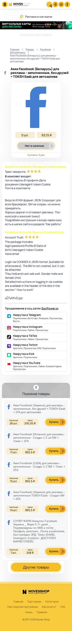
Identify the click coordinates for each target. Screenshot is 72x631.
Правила (42, 612)
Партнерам (34, 601)
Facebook (45, 49)
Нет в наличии (34, 146)
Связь (29, 612)
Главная (14, 49)
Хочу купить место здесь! (36, 34)
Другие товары (36, 567)
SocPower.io (49, 308)
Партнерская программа (22, 607)
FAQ (62, 607)
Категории (52, 601)
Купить (54, 422)
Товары (29, 49)
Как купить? (49, 607)
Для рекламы (17, 52)
